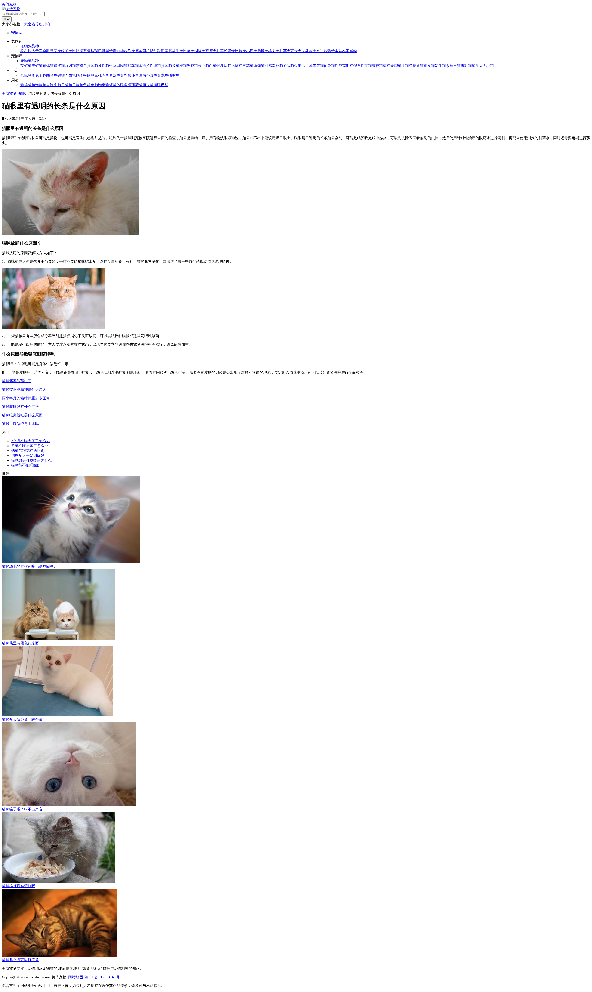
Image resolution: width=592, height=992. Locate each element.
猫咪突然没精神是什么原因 (24, 389)
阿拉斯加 (149, 51)
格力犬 (273, 51)
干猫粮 (66, 85)
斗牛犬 (177, 51)
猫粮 (31, 85)
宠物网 (16, 33)
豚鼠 (94, 75)
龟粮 (87, 85)
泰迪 (116, 51)
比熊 (76, 51)
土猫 (405, 66)
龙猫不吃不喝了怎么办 (29, 446)
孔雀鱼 (103, 75)
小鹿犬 (251, 51)
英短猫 (25, 66)
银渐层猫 (223, 66)
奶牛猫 (440, 66)
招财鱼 (173, 75)
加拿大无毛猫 (483, 66)
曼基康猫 (416, 66)
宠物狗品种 (29, 46)
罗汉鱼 (114, 75)
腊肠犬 (262, 51)
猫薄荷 (133, 85)
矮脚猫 (395, 66)
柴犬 (109, 51)
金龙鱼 (162, 75)
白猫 (212, 66)
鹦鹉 (46, 75)
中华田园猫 (118, 66)
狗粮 (24, 85)
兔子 (39, 75)
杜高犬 (284, 51)
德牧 (124, 51)
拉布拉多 (27, 51)
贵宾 (39, 51)
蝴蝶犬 (199, 51)
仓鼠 (24, 75)
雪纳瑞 (92, 51)
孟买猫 (288, 66)
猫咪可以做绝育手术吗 (20, 424)
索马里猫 (453, 66)
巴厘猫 (155, 66)
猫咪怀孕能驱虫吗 (16, 381)
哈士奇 (314, 51)
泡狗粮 (40, 85)
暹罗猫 (59, 66)
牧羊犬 (66, 51)
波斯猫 (103, 66)
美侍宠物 (9, 4)
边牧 (323, 51)
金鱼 (53, 75)
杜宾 (220, 51)
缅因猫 (70, 66)
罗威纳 (351, 51)
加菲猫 (133, 66)
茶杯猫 (377, 66)
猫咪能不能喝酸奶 (26, 465)
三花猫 (247, 66)
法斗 (305, 51)
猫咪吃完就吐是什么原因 (22, 415)
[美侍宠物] (11, 9)
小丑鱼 (151, 75)
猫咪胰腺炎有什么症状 (20, 407)
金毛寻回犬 (52, 51)
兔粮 (94, 85)
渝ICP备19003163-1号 (102, 977)
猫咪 (22, 94)
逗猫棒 (151, 85)
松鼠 (87, 75)
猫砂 (116, 85)
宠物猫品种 (29, 61)
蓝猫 (386, 66)
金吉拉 (144, 66)
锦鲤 (61, 75)
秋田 (161, 51)
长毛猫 (203, 66)
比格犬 (188, 51)
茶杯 (168, 51)
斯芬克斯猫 (344, 66)
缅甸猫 (259, 66)
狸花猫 (192, 66)
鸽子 (79, 75)
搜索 (7, 19)
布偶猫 (48, 66)
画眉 (142, 75)
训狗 (46, 24)
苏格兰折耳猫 (87, 66)
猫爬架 (162, 85)
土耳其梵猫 (314, 66)
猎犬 (331, 51)
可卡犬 (296, 51)
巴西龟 (70, 75)
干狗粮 (77, 85)
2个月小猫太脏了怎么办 (30, 441)
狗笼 (109, 85)
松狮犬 (229, 51)
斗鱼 (135, 75)
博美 (138, 51)
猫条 (124, 85)
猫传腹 (37, 24)
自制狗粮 (53, 85)
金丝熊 (125, 75)
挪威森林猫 (274, 66)
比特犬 (240, 51)
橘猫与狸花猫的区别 (27, 451)
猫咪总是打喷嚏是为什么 (31, 460)
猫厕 (142, 85)
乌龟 (31, 75)
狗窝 (101, 85)
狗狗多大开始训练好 (27, 455)
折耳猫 (166, 66)
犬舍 (27, 24)
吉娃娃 (340, 51)
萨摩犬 (210, 51)
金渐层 (299, 66)
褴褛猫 (429, 66)
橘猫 (183, 66)
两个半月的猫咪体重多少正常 (26, 398)
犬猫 (175, 66)
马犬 (131, 51)
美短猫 (37, 66)
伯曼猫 (329, 66)
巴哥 (101, 51)
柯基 (83, 51)
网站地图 (75, 977)
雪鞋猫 (466, 66)
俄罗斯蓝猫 (362, 66)
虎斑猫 (236, 66)
